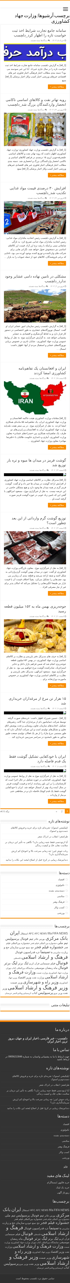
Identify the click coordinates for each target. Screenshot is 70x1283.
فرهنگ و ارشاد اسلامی (44, 957)
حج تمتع (30, 947)
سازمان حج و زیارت (13, 1222)
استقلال (24, 933)
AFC (31, 933)
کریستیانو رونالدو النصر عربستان (18, 993)
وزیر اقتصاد (24, 977)
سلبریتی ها (55, 952)
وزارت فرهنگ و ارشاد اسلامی (38, 1246)
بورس (42, 939)
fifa (50, 933)
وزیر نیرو (58, 993)
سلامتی (60, 896)
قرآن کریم (34, 963)
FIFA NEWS (60, 933)
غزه (38, 952)
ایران (15, 932)
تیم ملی (62, 943)
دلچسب (33, 1278)
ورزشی (60, 913)
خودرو (22, 947)
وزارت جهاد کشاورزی (58, 973)
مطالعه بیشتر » (57, 86)
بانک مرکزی (57, 938)
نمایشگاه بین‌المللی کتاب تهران (20, 968)
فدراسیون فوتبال (25, 952)
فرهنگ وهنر (58, 901)
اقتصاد (61, 879)
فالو (65, 1166)
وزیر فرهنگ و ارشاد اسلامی (38, 987)
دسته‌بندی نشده (56, 890)
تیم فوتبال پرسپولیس (19, 939)
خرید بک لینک (62, 1187)
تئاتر (36, 938)
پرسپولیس (45, 993)
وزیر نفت (34, 1263)
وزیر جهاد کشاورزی (41, 1252)
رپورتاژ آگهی (63, 1192)
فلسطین (17, 958)
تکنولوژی (60, 885)
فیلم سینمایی (47, 963)
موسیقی (39, 967)
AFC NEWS (40, 933)
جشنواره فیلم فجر (48, 947)
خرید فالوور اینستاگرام (58, 1182)
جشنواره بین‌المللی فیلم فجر (28, 1219)
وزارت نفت (38, 977)
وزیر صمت (16, 982)
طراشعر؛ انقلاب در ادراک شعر (53, 836)
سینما (45, 951)
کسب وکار (59, 907)
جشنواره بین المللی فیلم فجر (44, 943)
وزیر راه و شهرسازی (41, 982)
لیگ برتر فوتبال (35, 1238)
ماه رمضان (51, 967)
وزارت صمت (42, 973)
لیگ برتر (23, 963)
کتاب (34, 993)
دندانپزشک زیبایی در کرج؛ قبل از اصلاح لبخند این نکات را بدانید (37, 859)
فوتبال (62, 962)
